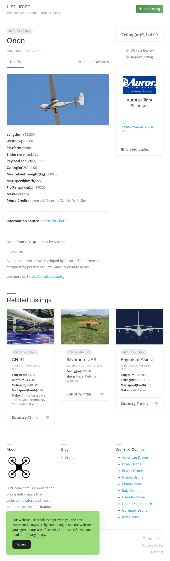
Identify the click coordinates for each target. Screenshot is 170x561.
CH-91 (18, 359)
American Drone (135, 457)
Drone (69, 457)
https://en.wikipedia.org (45, 276)
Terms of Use (153, 538)
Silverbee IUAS (81, 359)
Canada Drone (133, 497)
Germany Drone (134, 510)
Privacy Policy (152, 545)
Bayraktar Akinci (137, 359)
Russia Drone (132, 470)
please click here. (54, 221)
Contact (157, 552)
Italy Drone (130, 490)
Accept (21, 544)
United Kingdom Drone (140, 503)
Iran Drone (130, 517)
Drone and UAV (19, 31)
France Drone (132, 477)
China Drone (132, 484)
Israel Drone (131, 464)
